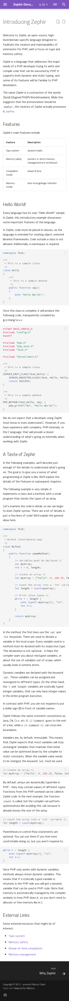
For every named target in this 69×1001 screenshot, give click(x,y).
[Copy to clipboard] (65, 253)
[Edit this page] (64, 21)
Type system (16, 936)
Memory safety (18, 942)
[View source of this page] (58, 21)
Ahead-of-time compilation (25, 948)
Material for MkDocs (24, 988)
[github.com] (5, 995)
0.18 (42, 4)
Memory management (22, 954)
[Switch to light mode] (55, 4)
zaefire (10, 111)
